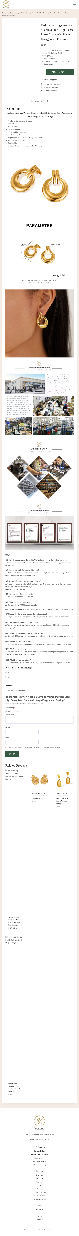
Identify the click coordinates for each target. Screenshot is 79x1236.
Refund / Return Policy (39, 1154)
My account (39, 1216)
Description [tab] (35, 101)
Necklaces (39, 1178)
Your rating (10, 708)
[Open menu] (74, 4)
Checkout (39, 1220)
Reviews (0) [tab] (44, 101)
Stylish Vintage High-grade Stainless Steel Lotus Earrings (39, 795)
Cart (39, 1213)
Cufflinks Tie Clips (39, 1192)
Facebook (9, 672)
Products (39, 1209)
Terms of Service (39, 1161)
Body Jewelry (39, 1196)
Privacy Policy (39, 1151)
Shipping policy (39, 1158)
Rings (39, 1185)
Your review (10, 714)
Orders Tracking (39, 1165)
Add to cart (60, 72)
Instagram (9, 677)
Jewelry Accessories (39, 1199)
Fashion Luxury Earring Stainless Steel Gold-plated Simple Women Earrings (62, 798)
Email (8, 738)
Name (8, 728)
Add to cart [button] (37, 807)
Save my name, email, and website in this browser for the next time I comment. (34, 747)
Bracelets (39, 1175)
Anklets (39, 1189)
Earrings (39, 1182)
